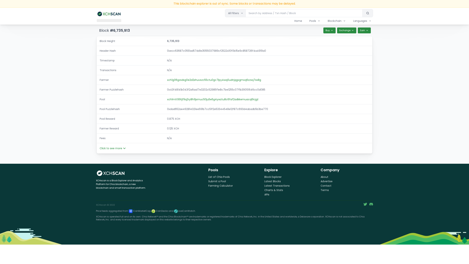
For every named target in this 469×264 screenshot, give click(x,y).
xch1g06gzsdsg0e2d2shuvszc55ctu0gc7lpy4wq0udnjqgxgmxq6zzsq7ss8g (214, 80)
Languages (360, 21)
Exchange (344, 30)
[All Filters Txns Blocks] (235, 13)
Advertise (327, 181)
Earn (362, 30)
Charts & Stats (273, 190)
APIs (266, 194)
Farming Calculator (220, 186)
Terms (325, 190)
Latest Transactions (277, 186)
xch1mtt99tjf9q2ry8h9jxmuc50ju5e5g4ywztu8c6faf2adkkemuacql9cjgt (212, 99)
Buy (328, 30)
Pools (312, 21)
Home (298, 21)
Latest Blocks (272, 181)
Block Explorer (273, 177)
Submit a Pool (217, 181)
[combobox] (304, 13)
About (324, 177)
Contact (326, 186)
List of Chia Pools (219, 177)
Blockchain (334, 21)
